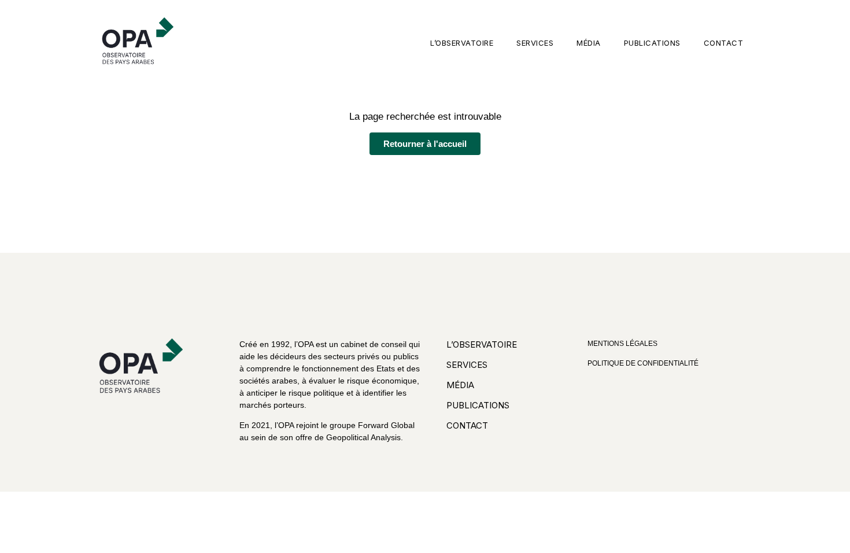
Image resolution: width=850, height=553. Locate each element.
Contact (724, 42)
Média (588, 42)
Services (534, 42)
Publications (652, 42)
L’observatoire (461, 42)
